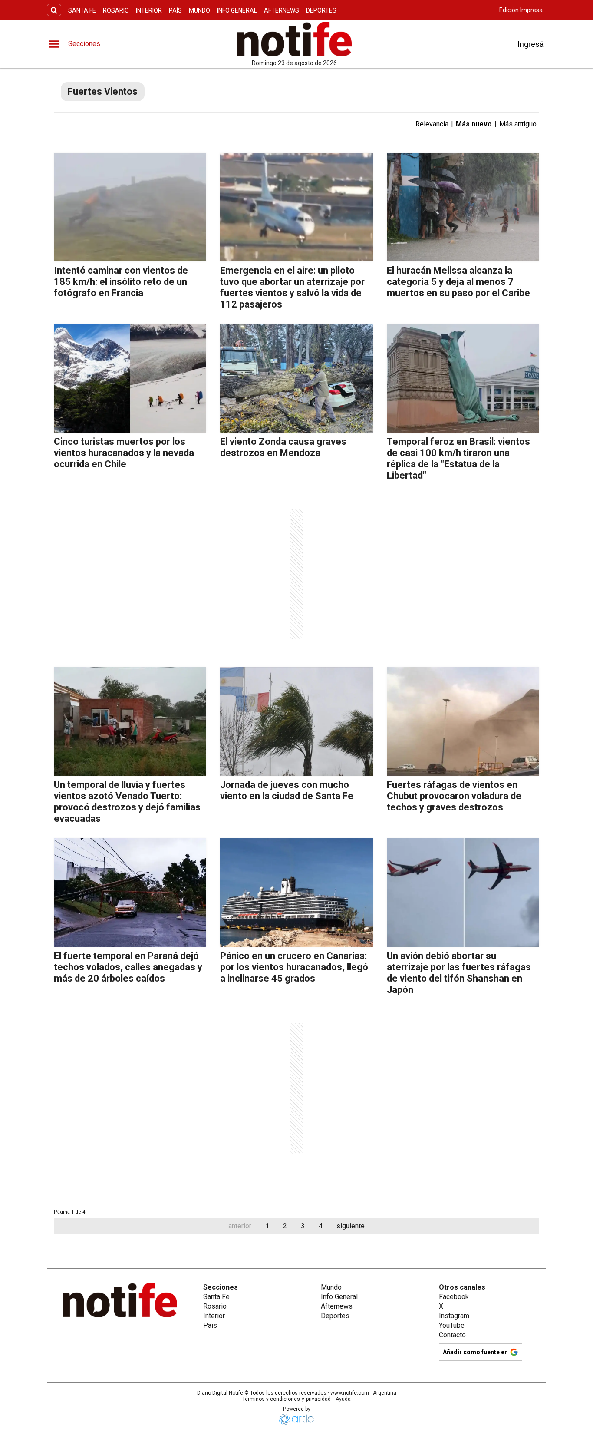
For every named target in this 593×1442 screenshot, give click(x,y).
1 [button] (267, 1226)
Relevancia (431, 124)
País (175, 10)
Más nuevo (474, 124)
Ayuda (343, 1399)
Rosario (116, 10)
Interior (149, 10)
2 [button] (285, 1226)
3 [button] (303, 1226)
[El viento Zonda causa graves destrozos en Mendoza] (296, 378)
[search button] (54, 10)
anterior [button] (239, 1226)
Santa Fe (82, 10)
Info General (237, 10)
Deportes (321, 10)
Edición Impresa (521, 10)
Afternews (281, 10)
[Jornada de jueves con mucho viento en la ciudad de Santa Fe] (296, 721)
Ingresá (530, 44)
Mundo (199, 10)
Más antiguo (518, 124)
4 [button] (321, 1226)
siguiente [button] (350, 1226)
